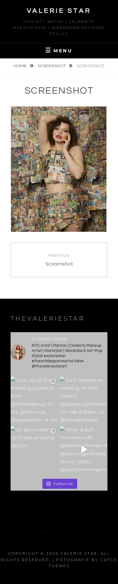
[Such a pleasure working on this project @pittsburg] (83, 400)
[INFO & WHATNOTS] (58, 536)
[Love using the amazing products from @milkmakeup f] (34, 400)
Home (21, 65)
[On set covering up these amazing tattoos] (34, 450)
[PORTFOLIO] (29, 536)
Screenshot (52, 65)
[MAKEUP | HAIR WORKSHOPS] (43, 536)
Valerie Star (59, 10)
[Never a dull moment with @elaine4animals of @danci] (83, 450)
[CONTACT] (86, 536)
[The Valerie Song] (72, 536)
